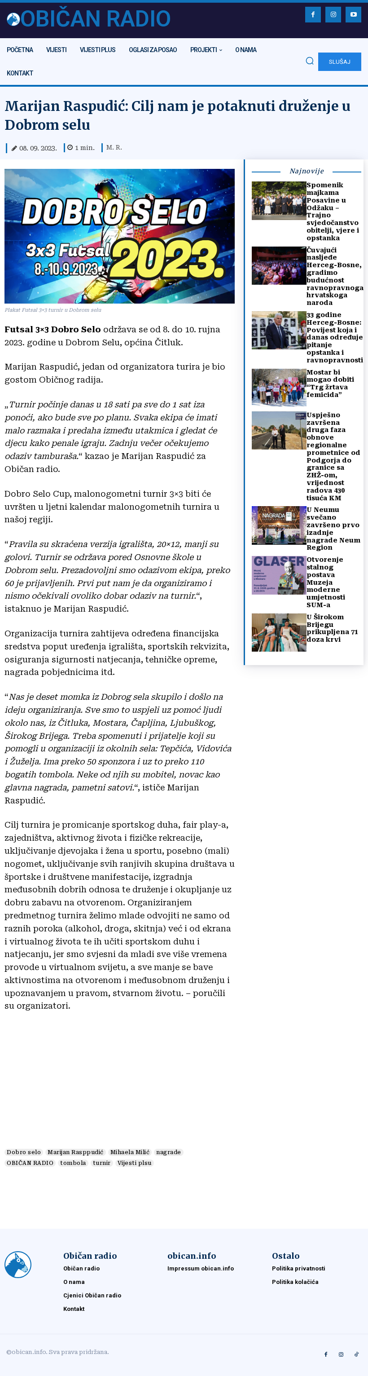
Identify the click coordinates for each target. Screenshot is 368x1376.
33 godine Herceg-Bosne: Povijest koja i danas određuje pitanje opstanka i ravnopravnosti (335, 337)
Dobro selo (24, 1152)
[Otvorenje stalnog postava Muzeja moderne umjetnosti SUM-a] (279, 575)
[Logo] (29, 1264)
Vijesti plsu (135, 1163)
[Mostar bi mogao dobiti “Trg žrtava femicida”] (279, 388)
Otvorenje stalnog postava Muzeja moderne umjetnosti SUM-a (326, 582)
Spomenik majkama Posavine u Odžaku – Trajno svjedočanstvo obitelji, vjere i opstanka (333, 211)
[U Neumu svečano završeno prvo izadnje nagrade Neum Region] (279, 525)
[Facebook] (313, 14)
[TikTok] (356, 1355)
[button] (309, 60)
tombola (73, 1163)
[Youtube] (353, 14)
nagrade (168, 1152)
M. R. (114, 147)
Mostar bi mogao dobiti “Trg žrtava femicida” (330, 383)
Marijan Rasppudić (76, 1152)
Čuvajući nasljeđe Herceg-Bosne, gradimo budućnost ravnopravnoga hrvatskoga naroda (335, 277)
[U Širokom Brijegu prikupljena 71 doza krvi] (279, 632)
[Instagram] (333, 14)
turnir (102, 1163)
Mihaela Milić (130, 1152)
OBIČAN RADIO (30, 1163)
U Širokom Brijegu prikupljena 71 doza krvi (332, 628)
